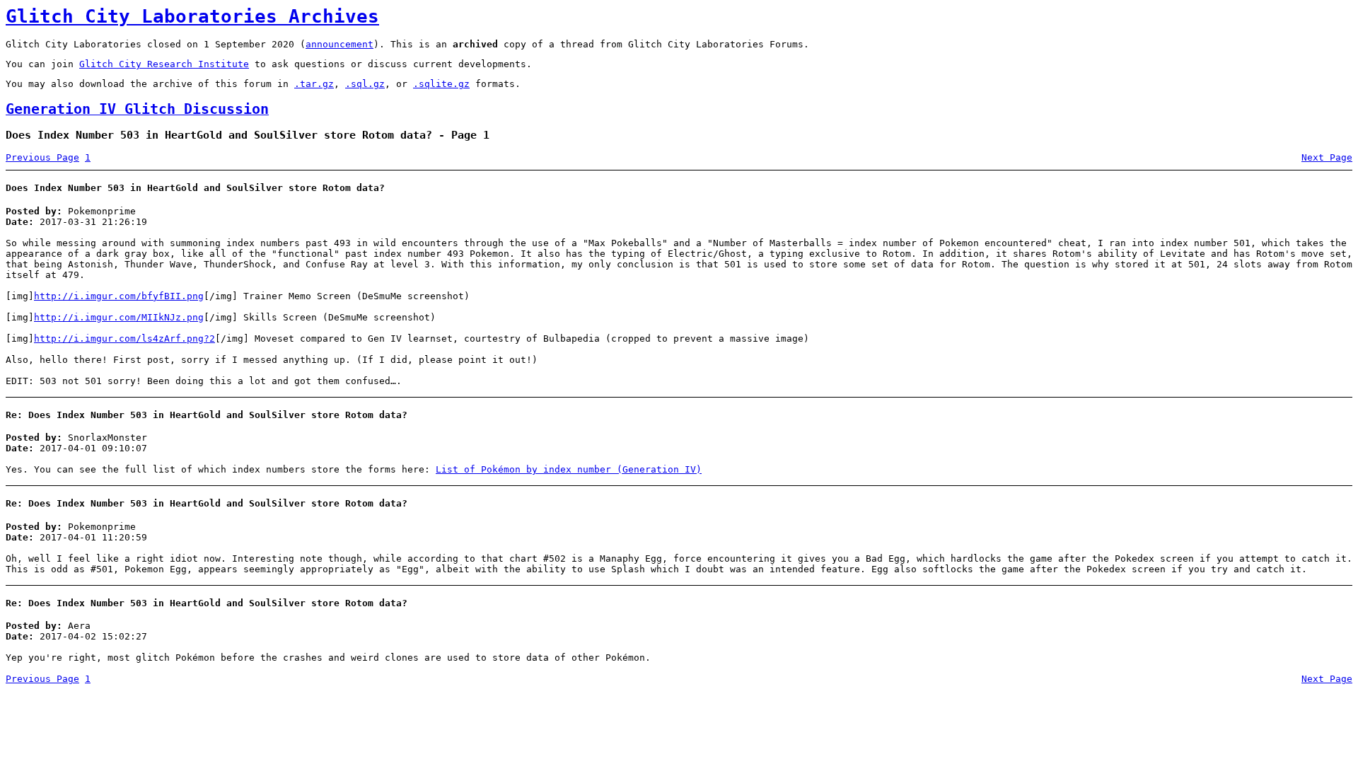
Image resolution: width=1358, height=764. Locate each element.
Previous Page (42, 157)
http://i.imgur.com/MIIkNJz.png (119, 317)
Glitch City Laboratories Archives (192, 16)
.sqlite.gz (441, 84)
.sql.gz (365, 84)
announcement (339, 44)
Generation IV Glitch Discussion (137, 109)
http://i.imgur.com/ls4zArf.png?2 (124, 338)
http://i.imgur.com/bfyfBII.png (119, 296)
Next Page (1326, 157)
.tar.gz (314, 84)
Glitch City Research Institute (164, 64)
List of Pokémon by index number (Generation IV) (569, 469)
